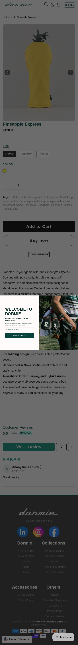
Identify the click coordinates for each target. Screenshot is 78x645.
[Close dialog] (76, 297)
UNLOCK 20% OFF (19, 335)
